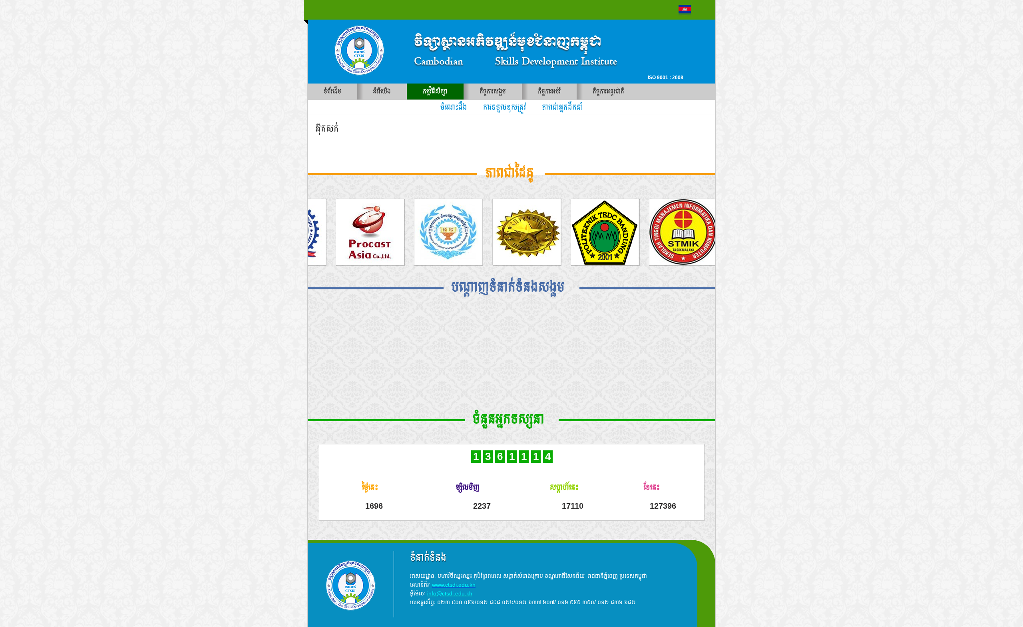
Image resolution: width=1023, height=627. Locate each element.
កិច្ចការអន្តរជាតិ (608, 91)
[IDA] (425, 202)
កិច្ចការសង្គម (493, 91)
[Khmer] (685, 11)
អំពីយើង (382, 91)
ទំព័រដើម (332, 91)
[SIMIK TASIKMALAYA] (660, 202)
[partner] (503, 202)
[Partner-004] (346, 202)
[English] (700, 11)
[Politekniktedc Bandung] (581, 202)
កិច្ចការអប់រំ (549, 91)
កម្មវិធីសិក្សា (435, 91)
